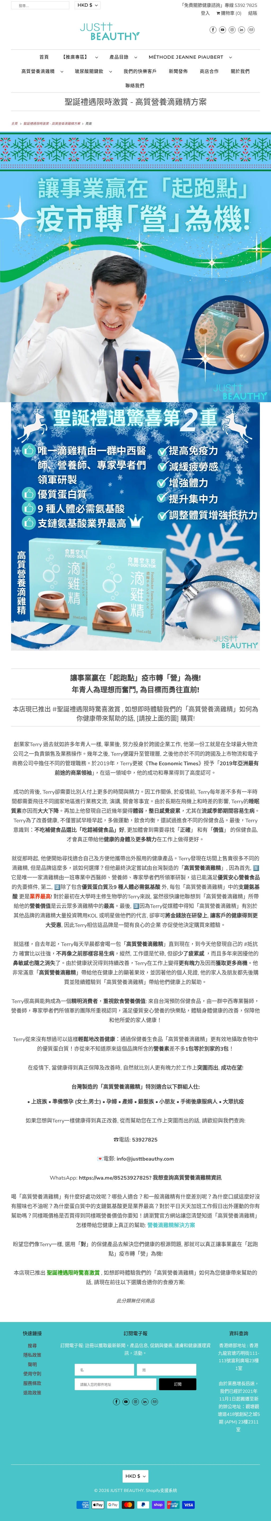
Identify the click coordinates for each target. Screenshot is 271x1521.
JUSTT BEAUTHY (127, 1491)
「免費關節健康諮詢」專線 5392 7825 (218, 5)
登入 (205, 13)
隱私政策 (32, 1355)
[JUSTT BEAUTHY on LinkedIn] (241, 30)
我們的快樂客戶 (140, 71)
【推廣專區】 (77, 57)
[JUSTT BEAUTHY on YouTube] (222, 30)
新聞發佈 (178, 71)
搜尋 (32, 1346)
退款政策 (32, 1393)
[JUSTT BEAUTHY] (135, 32)
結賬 (252, 13)
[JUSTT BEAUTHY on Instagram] (232, 30)
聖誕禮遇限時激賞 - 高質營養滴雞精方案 (136, 102)
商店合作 (209, 71)
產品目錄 (121, 57)
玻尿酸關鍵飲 (91, 71)
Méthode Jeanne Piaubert (188, 57)
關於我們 (240, 71)
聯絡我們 (134, 85)
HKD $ (85, 5)
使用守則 (32, 1374)
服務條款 (32, 1383)
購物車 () (231, 13)
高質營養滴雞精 (39, 71)
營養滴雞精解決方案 (171, 1225)
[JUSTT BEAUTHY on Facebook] (213, 30)
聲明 (32, 1365)
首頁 (44, 57)
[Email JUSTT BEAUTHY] (251, 30)
